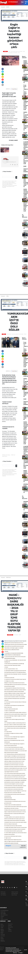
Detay (15, 952)
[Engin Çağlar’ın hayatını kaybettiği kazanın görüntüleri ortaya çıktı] (10, 60)
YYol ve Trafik (2, 927)
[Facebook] (1, 887)
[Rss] (13, 887)
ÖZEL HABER (3, 913)
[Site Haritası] (15, 887)
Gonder (16, 177)
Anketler (10, 925)
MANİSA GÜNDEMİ (4, 919)
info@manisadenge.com (11, 161)
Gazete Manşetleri (3, 940)
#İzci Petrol (4, 456)
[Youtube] (8, 887)
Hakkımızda (3, 892)
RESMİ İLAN (8, 577)
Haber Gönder (14, 895)
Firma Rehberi (2, 938)
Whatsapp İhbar (14, 893)
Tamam (20, 952)
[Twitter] (3, 887)
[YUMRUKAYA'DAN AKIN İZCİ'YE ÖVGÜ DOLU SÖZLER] (10, 342)
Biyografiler (10, 927)
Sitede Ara (10, 924)
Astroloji (9, 931)
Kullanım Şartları (14, 892)
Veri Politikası (3, 895)
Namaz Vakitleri (2, 930)
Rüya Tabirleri (9, 929)
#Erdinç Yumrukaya (6, 455)
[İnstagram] (6, 887)
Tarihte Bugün (2, 932)
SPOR (2, 918)
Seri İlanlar (3, 935)
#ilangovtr (8, 845)
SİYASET (2, 916)
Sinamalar (3, 934)
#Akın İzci (13, 455)
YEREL (7, 296)
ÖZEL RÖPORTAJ (4, 915)
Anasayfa (3, 296)
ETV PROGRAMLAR (13, 2)
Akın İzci (6, 444)
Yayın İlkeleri (3, 893)
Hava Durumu (2, 925)
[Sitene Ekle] (17, 887)
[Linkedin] (10, 887)
